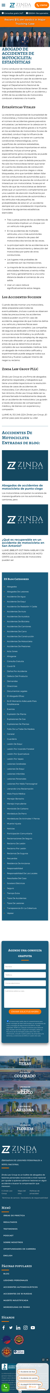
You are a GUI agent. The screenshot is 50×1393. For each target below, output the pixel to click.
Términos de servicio (11, 1198)
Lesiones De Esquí (15, 769)
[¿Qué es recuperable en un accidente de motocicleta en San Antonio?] (25, 519)
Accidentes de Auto (16, 611)
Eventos (11, 709)
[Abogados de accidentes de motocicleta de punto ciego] (25, 465)
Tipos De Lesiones (15, 903)
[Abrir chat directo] (43, 1359)
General (10, 734)
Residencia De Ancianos (18, 863)
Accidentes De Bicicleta (18, 621)
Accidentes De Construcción (20, 636)
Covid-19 (11, 666)
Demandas (12, 681)
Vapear (10, 913)
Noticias (11, 828)
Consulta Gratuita (15, 661)
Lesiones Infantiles (16, 774)
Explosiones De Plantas (18, 724)
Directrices (12, 686)
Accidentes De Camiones (19, 626)
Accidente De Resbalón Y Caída (22, 606)
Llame (43, 5)
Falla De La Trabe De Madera (20, 729)
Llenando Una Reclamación (20, 789)
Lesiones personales (15, 1280)
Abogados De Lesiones (18, 591)
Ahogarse (11, 656)
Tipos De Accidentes (16, 898)
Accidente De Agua (16, 596)
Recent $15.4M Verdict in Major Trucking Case (25, 21)
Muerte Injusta (14, 823)
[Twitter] (11, 1329)
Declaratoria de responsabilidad (34, 1198)
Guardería (12, 739)
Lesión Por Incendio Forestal (20, 749)
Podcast (8, 1235)
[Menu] (3, 5)
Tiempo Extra (13, 893)
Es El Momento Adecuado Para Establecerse (22, 702)
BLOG (6, 1274)
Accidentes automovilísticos (20, 1287)
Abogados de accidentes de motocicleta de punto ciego (22, 487)
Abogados (12, 586)
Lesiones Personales (16, 779)
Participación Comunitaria (19, 833)
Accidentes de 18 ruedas (17, 1294)
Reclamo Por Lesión (16, 848)
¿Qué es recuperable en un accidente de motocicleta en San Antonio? (23, 543)
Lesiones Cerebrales (16, 764)
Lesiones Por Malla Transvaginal (22, 784)
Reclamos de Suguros (17, 853)
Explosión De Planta (16, 714)
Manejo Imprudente (16, 803)
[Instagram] (25, 1329)
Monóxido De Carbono (17, 808)
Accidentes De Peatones (18, 646)
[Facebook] (4, 1329)
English (7, 1255)
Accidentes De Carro (17, 631)
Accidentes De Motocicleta (19, 641)
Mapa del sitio (22, 1192)
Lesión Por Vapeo (15, 759)
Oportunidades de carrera (19, 1249)
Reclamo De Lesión (16, 843)
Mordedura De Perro (17, 813)
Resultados (10, 1222)
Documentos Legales (17, 691)
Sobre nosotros (13, 1242)
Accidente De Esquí (16, 601)
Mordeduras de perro (16, 1307)
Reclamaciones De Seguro (19, 838)
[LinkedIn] (18, 1329)
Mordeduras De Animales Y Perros (23, 818)
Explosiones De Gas (16, 719)
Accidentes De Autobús (18, 616)
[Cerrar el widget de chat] (47, 1359)
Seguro (10, 888)
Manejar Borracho (15, 798)
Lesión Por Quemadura (18, 754)
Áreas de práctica (14, 1215)
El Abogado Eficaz (15, 696)
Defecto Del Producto (17, 676)
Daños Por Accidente (17, 671)
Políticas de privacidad (34, 1192)
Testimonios (10, 1229)
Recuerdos (12, 858)
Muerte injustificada (15, 1300)
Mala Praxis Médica (16, 794)
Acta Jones (12, 651)
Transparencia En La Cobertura (22, 908)
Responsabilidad (15, 868)
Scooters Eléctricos (16, 883)
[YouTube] (33, 1329)
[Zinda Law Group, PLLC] (20, 5)
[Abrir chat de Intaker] (20, 1391)
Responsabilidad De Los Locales (22, 873)
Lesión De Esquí (14, 744)
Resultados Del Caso (16, 878)
